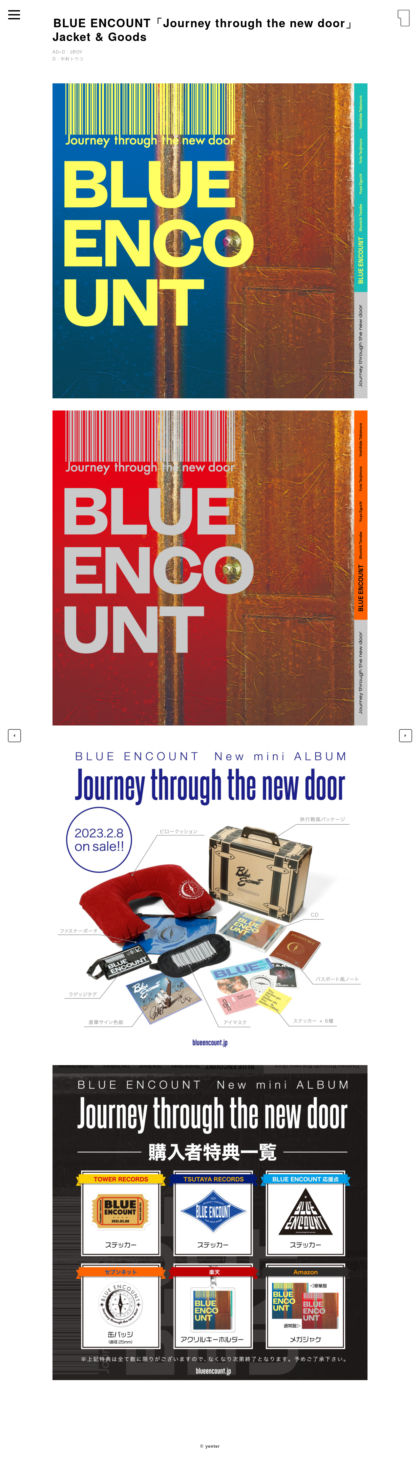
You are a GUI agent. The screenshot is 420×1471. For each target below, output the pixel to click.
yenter (403, 18)
